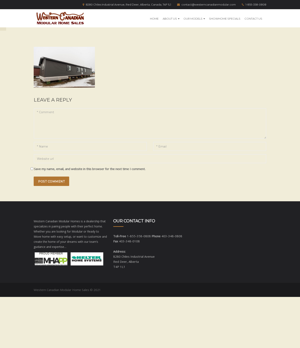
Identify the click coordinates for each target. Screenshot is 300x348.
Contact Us (253, 18)
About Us (170, 18)
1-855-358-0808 (256, 4)
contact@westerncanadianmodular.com (208, 4)
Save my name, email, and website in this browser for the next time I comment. (90, 169)
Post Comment (51, 181)
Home (154, 18)
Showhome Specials (224, 18)
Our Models (192, 18)
